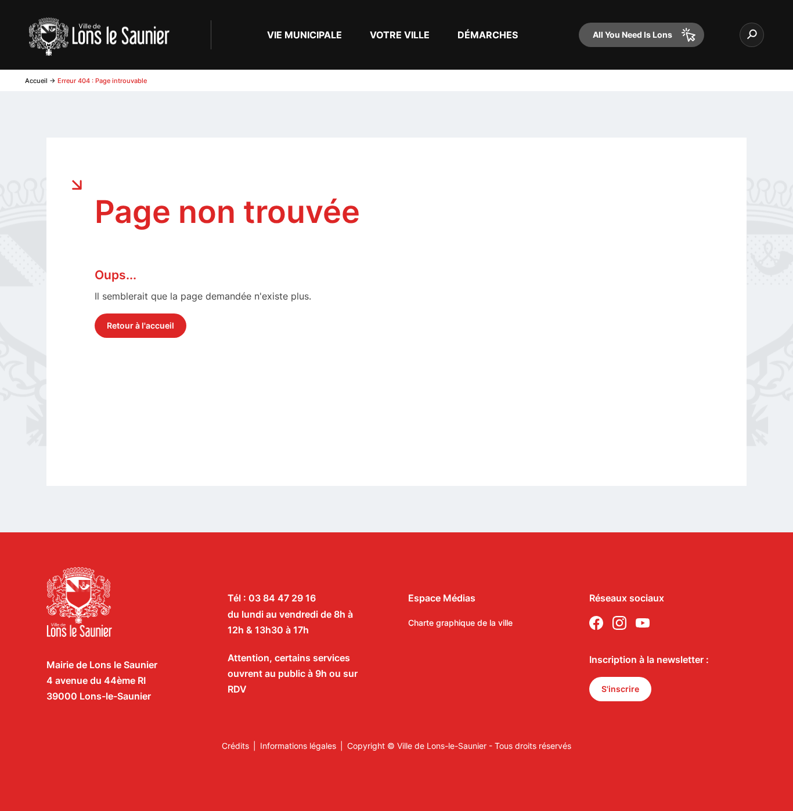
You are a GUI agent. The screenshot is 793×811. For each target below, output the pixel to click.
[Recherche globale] (752, 35)
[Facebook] (596, 625)
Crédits (235, 746)
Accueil (36, 81)
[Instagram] (619, 625)
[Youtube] (643, 625)
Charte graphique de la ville (460, 623)
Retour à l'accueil (140, 325)
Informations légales (298, 746)
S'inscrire (620, 689)
